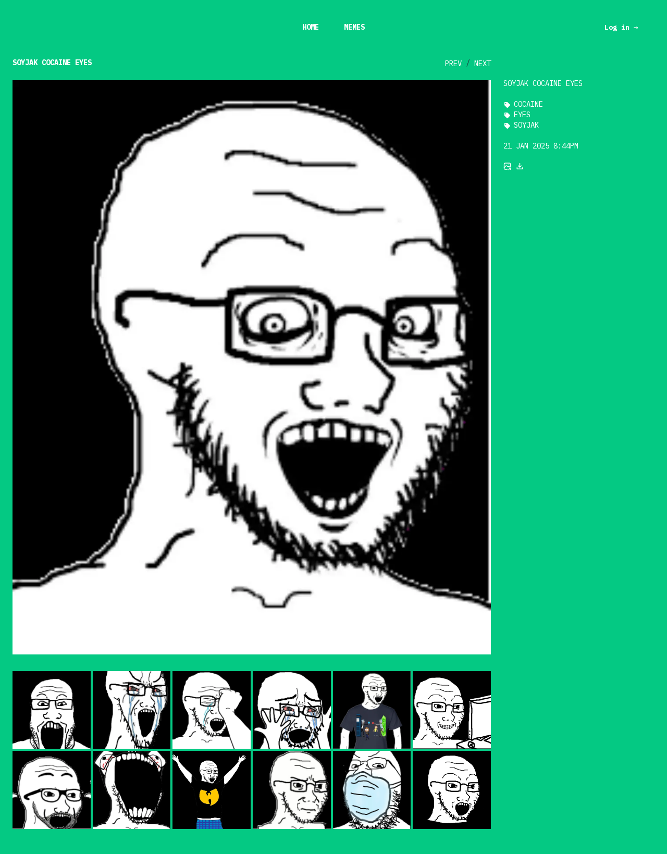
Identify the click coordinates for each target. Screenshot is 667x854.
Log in (621, 27)
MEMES (354, 27)
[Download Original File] (520, 166)
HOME (310, 27)
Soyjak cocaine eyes (52, 62)
